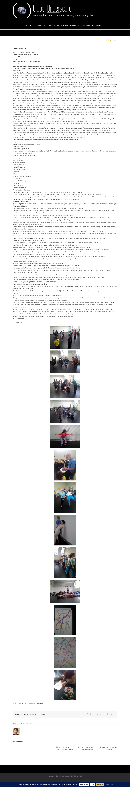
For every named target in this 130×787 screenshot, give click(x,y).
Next (114, 40)
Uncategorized (31, 703)
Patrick (16, 703)
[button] (105, 25)
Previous (108, 40)
